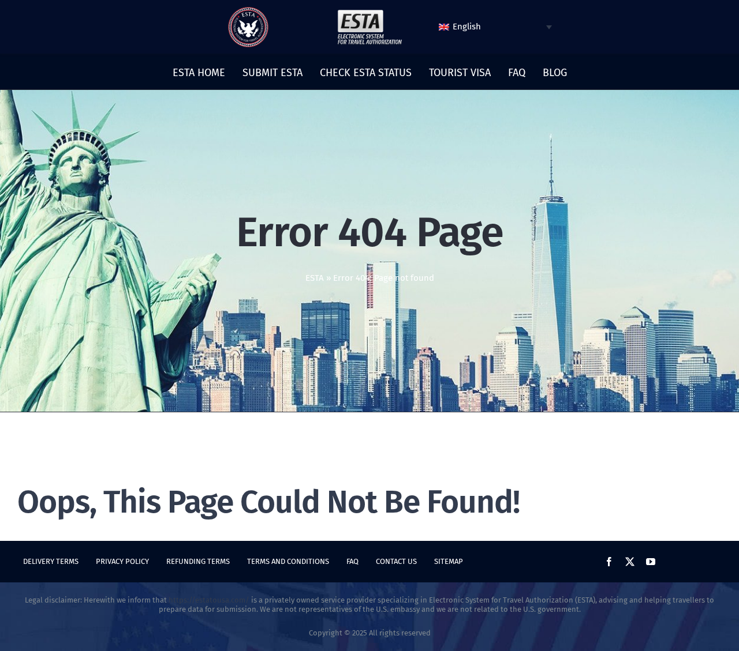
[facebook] (609, 561)
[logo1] (369, 12)
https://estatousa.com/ (209, 600)
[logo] (248, 11)
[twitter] (630, 561)
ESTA (314, 278)
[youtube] (650, 561)
